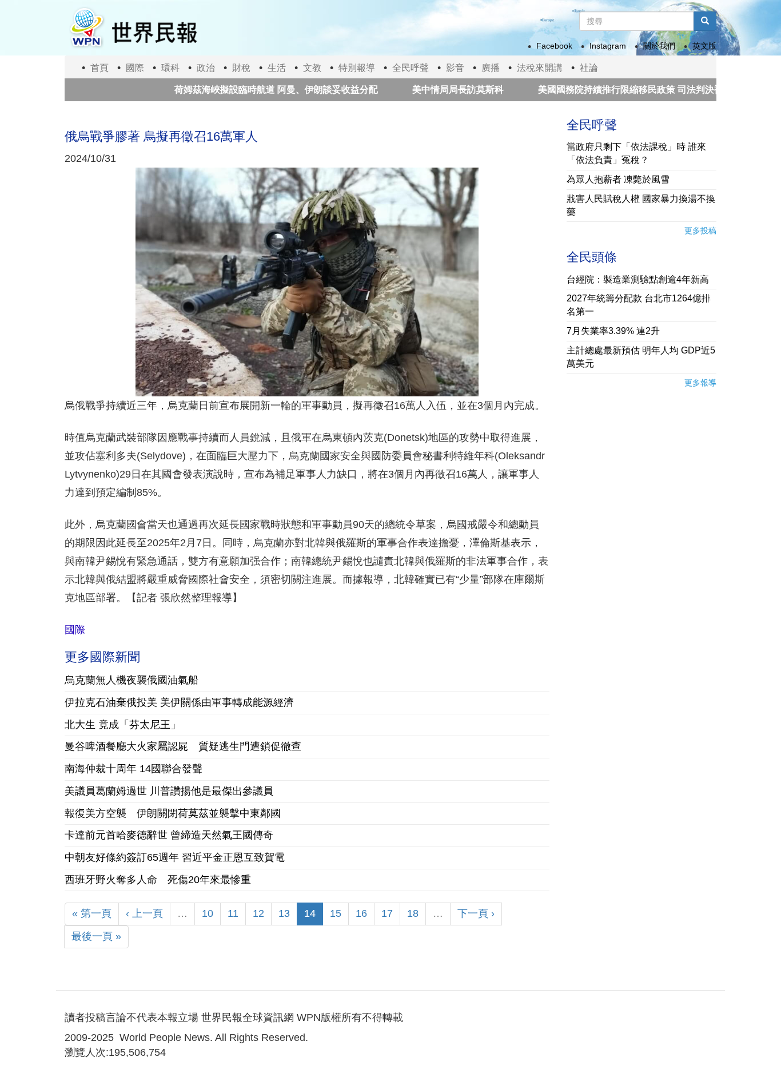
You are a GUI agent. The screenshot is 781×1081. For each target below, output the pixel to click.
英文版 (704, 45)
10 (207, 913)
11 (233, 913)
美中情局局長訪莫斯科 (431, 89)
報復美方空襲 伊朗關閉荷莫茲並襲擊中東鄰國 (173, 813)
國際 (135, 68)
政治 (206, 68)
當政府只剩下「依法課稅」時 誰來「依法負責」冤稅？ (636, 153)
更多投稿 (700, 230)
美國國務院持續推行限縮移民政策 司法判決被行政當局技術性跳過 (645, 89)
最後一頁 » (96, 936)
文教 (312, 68)
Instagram (607, 45)
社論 (589, 68)
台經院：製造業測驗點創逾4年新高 (638, 279)
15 (335, 913)
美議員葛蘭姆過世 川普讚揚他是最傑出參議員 (169, 791)
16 (361, 913)
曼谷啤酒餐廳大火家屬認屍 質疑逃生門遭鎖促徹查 (183, 746)
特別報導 (356, 68)
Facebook (554, 45)
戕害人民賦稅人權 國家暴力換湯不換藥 (641, 205)
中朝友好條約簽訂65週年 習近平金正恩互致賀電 (175, 857)
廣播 (490, 68)
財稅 (241, 68)
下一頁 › (476, 913)
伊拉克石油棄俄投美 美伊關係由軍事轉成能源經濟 (179, 702)
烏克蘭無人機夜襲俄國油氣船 (131, 680)
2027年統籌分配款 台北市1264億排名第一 (639, 304)
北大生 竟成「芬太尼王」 (123, 724)
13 (284, 913)
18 (413, 913)
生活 (277, 68)
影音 (455, 68)
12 (258, 913)
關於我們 (659, 45)
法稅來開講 (540, 68)
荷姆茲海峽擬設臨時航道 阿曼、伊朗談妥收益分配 (249, 89)
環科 (170, 68)
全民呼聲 (410, 68)
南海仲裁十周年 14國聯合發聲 (133, 768)
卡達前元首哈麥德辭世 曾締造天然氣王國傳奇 (169, 835)
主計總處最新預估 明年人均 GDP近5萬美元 (641, 356)
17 (387, 913)
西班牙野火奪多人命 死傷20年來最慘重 (158, 879)
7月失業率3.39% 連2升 (613, 331)
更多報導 (700, 382)
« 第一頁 (91, 913)
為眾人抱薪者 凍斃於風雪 (618, 179)
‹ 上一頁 (144, 913)
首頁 (99, 68)
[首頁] (133, 28)
